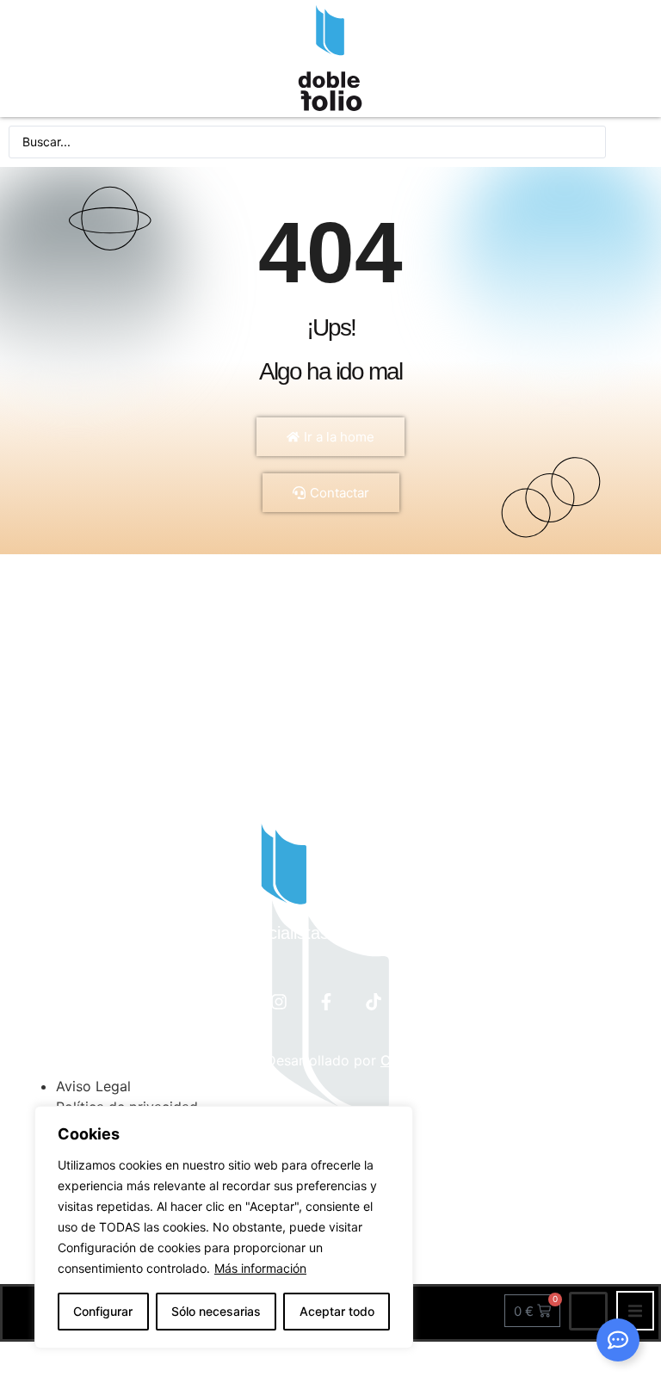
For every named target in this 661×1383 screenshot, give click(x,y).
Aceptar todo (337, 1311)
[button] (635, 1311)
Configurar (103, 1311)
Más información (260, 1268)
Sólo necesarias (216, 1311)
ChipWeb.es (420, 1060)
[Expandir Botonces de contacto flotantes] (617, 1339)
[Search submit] (633, 142)
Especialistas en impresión (331, 932)
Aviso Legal (93, 1086)
